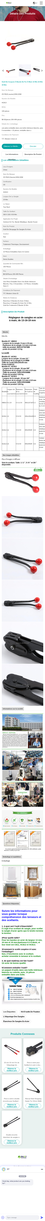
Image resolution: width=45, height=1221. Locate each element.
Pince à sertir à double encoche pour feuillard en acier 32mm (12, 1100)
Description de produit (33, 154)
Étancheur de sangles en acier (16, 1021)
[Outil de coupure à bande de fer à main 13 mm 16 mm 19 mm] (22, 43)
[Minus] (42, 1169)
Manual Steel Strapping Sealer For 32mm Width (33, 1100)
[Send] (42, 1217)
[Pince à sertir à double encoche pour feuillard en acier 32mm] (12, 1085)
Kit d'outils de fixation (30, 1012)
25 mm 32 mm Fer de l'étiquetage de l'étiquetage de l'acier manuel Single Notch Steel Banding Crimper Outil (12, 1064)
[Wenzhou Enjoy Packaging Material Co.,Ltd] (9, 3)
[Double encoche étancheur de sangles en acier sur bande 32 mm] (12, 1121)
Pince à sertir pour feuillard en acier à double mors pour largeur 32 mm (33, 1064)
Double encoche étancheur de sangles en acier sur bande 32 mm (11, 1136)
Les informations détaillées (12, 155)
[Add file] (2, 1217)
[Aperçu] (22, 1160)
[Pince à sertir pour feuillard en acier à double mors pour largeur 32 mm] (33, 1049)
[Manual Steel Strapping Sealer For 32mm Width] (33, 1085)
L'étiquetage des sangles (13, 1017)
